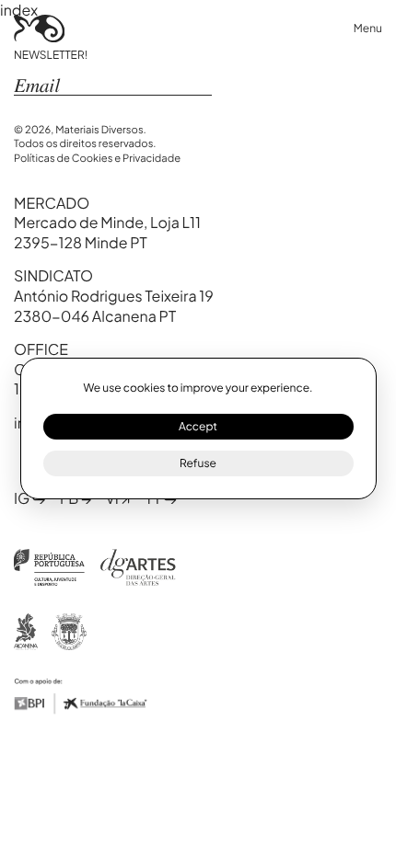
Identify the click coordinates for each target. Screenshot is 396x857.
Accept (198, 426)
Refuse (198, 463)
